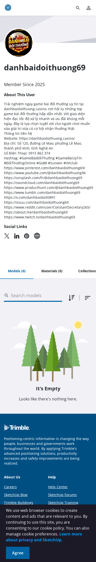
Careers (10, 487)
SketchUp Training (63, 502)
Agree (17, 553)
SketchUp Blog (16, 494)
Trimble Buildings (18, 502)
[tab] (16, 271)
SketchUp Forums (62, 494)
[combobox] (87, 297)
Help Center (58, 487)
